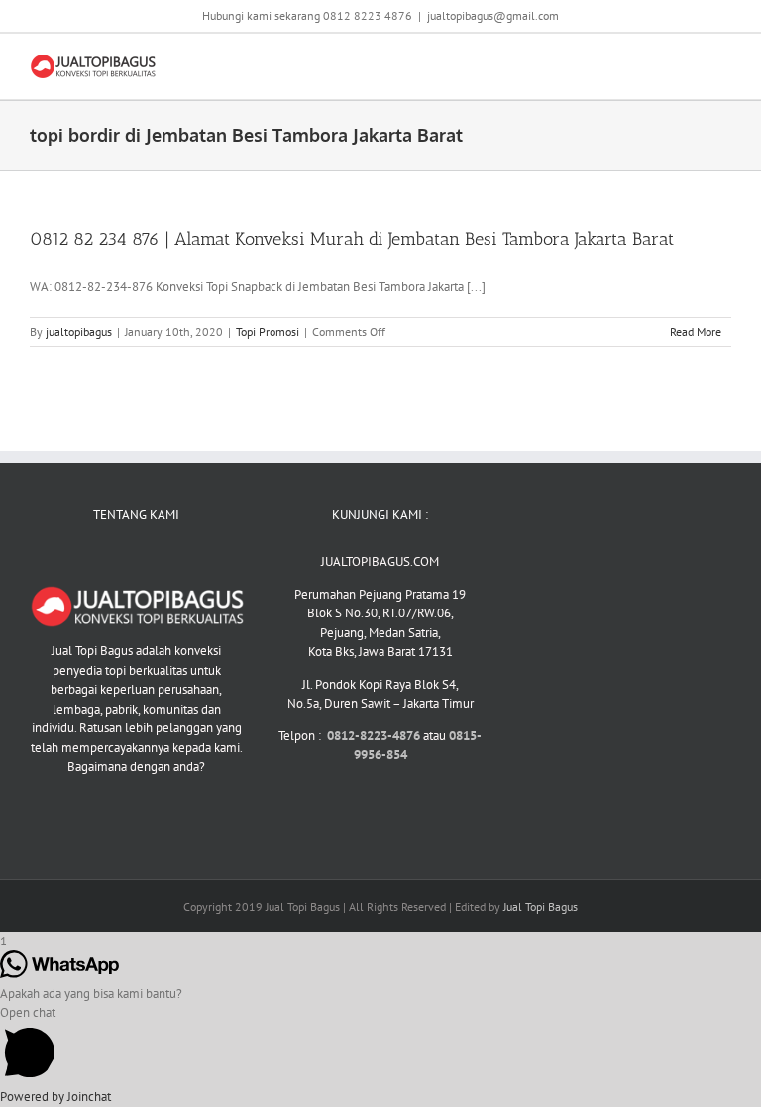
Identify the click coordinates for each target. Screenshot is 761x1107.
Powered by (55, 1096)
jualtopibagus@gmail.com (493, 15)
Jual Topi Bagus (540, 906)
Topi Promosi (267, 331)
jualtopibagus (79, 331)
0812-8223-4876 (375, 735)
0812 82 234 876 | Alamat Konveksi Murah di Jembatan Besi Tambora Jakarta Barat (352, 239)
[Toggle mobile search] (688, 64)
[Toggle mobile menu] (723, 64)
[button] (380, 1045)
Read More (695, 331)
